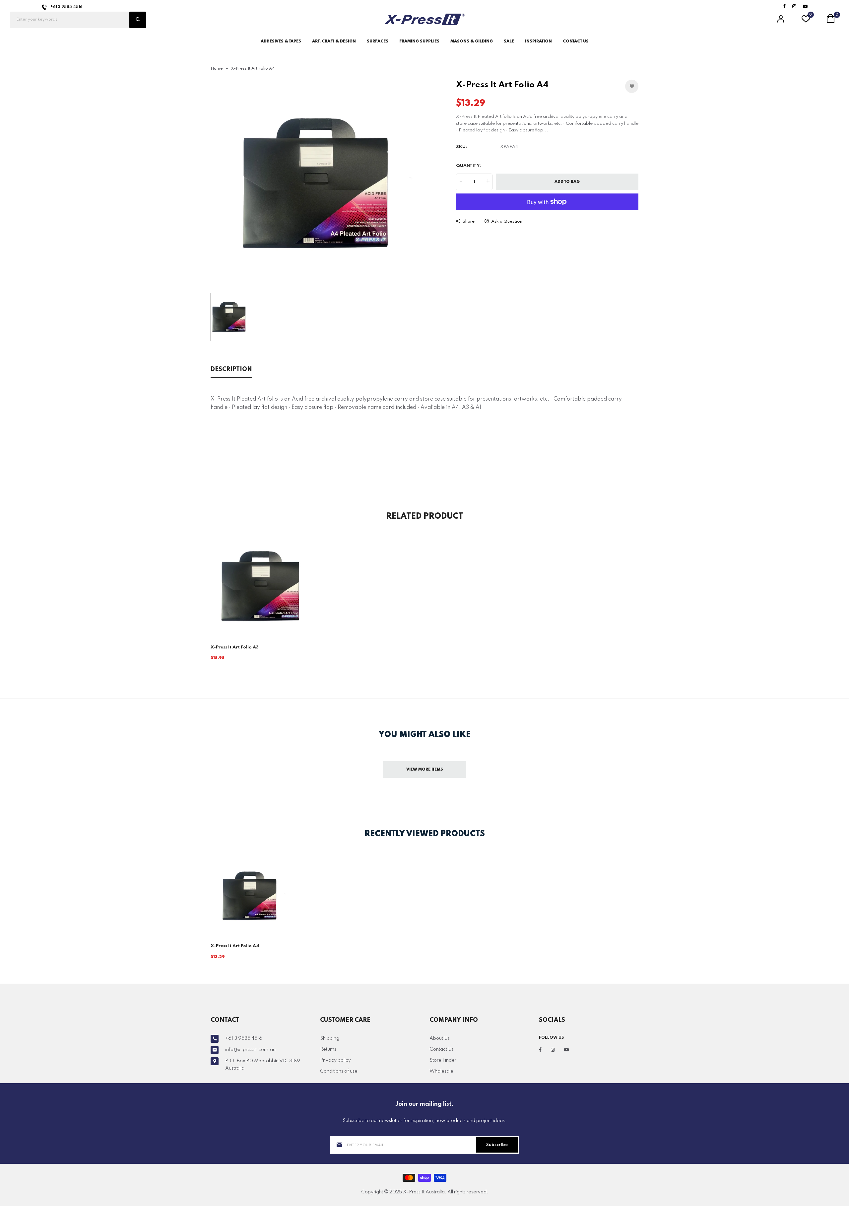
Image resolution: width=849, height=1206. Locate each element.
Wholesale (441, 1071)
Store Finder (442, 1060)
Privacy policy (335, 1060)
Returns (328, 1049)
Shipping (329, 1038)
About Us (439, 1038)
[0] (806, 21)
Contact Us (441, 1049)
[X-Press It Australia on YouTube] (805, 7)
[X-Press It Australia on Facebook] (784, 7)
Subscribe (497, 1145)
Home (217, 69)
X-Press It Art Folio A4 (235, 946)
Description (231, 369)
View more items (424, 770)
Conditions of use (339, 1071)
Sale (509, 41)
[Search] (137, 20)
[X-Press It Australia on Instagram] (794, 7)
